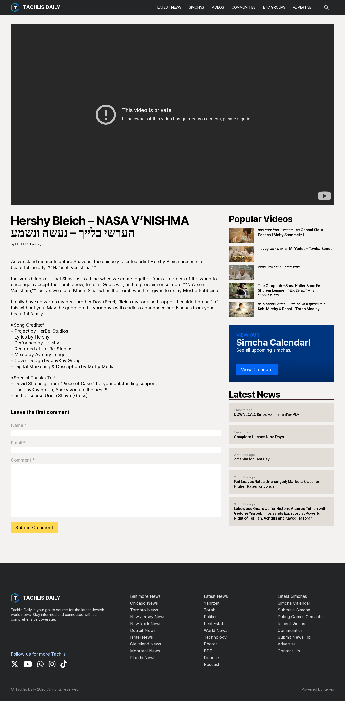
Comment (23, 460)
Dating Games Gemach (300, 616)
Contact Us (289, 650)
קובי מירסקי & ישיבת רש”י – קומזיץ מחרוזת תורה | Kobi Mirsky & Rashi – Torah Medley (292, 306)
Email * (18, 442)
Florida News (142, 657)
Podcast (211, 664)
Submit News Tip (294, 637)
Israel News (141, 637)
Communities (244, 7)
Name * (19, 425)
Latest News (169, 7)
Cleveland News (145, 643)
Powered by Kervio (318, 689)
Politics (210, 616)
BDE (208, 650)
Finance (211, 657)
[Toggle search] (326, 7)
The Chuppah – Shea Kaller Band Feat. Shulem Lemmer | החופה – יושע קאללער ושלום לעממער (291, 290)
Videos (218, 7)
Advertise (302, 7)
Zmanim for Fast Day (252, 459)
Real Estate (215, 623)
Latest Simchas (292, 596)
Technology (215, 637)
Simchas (196, 7)
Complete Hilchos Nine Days (259, 437)
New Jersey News (147, 616)
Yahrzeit (212, 603)
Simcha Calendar (294, 603)
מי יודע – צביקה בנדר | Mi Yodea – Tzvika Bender (296, 248)
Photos (211, 643)
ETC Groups (274, 7)
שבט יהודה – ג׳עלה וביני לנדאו (279, 267)
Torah (209, 609)
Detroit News (143, 630)
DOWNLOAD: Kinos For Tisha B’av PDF (267, 414)
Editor (21, 244)
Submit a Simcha (294, 609)
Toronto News (144, 609)
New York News (145, 623)
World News (215, 630)
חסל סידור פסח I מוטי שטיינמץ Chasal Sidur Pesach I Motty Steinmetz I (290, 232)
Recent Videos (291, 623)
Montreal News (145, 650)
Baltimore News (145, 596)
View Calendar (257, 369)
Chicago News (144, 603)
